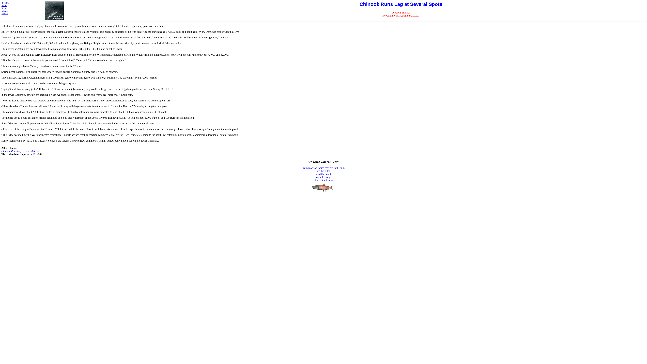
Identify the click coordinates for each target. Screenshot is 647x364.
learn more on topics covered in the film (323, 167)
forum (4, 5)
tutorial (5, 11)
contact (5, 13)
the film (5, 3)
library (5, 8)
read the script (323, 174)
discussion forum (324, 180)
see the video (323, 171)
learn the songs (323, 177)
